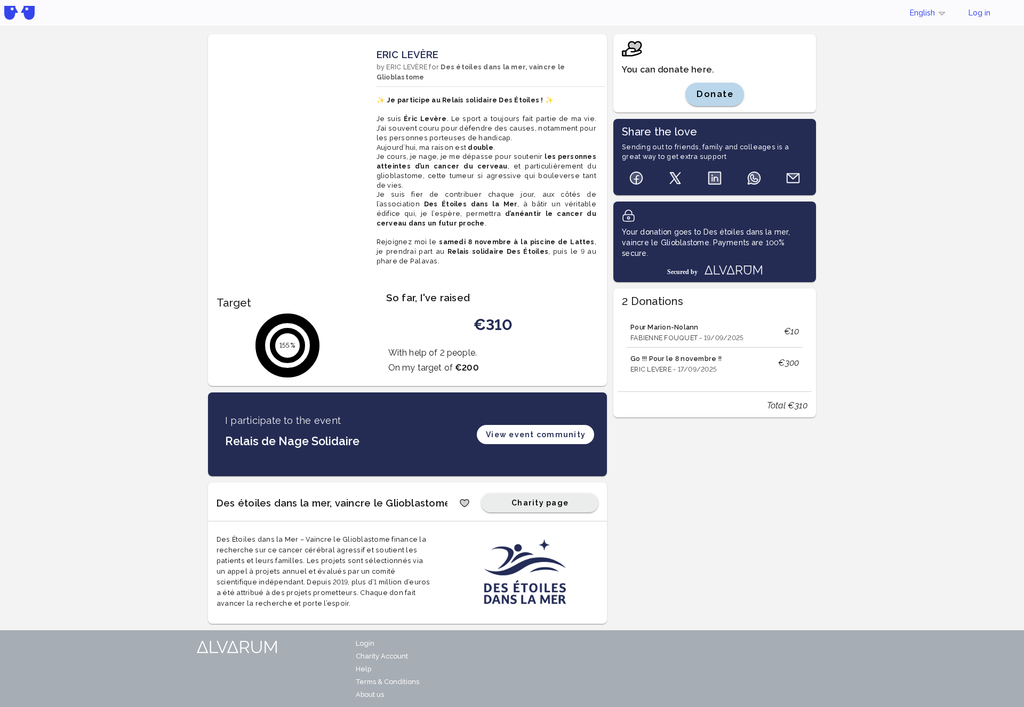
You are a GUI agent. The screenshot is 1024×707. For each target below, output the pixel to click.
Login (365, 643)
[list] (714, 347)
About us (370, 694)
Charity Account (382, 656)
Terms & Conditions (387, 682)
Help (363, 669)
